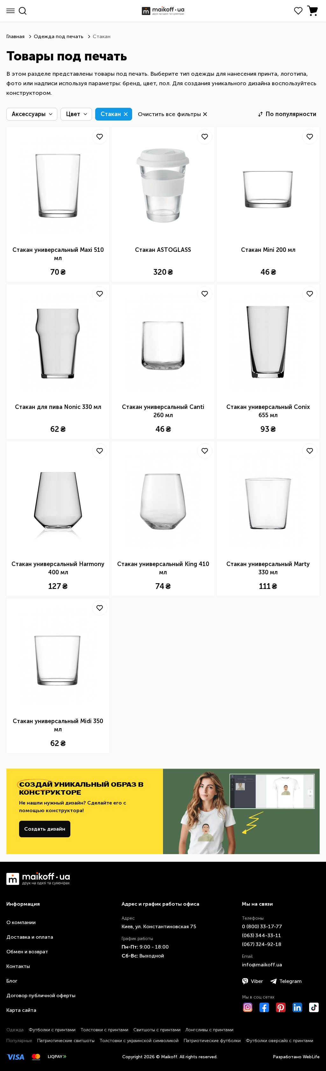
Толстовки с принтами (104, 1030)
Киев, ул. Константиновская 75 (159, 926)
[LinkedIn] (297, 1007)
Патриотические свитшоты (66, 1040)
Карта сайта (21, 1010)
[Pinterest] (281, 1007)
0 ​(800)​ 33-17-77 (262, 926)
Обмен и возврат (27, 952)
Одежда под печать (58, 36)
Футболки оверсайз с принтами (279, 1040)
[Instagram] (247, 1007)
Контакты (18, 966)
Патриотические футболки (212, 1040)
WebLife (311, 1057)
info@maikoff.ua (262, 965)
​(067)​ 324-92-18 (261, 944)
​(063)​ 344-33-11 (261, 935)
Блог (11, 981)
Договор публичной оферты (40, 995)
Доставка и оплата (29, 937)
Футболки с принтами (52, 1030)
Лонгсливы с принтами (209, 1030)
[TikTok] (314, 1007)
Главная (15, 36)
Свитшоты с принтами (157, 1030)
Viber (257, 981)
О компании (21, 922)
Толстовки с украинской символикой (139, 1040)
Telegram (290, 981)
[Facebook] (264, 1007)
